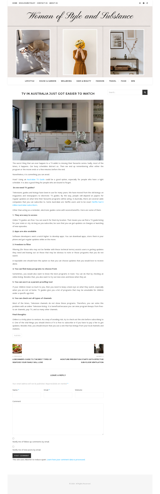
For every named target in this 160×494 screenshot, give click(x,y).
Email (47, 390)
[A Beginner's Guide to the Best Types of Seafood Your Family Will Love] (17, 348)
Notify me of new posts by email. (26, 449)
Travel (112, 81)
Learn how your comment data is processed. (66, 459)
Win (133, 81)
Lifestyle (29, 81)
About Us (53, 3)
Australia (17, 335)
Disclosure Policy (27, 3)
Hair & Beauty (83, 81)
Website (78, 390)
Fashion (100, 81)
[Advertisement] (128, 115)
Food (123, 81)
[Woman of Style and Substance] (80, 41)
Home (14, 3)
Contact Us (42, 3)
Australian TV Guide (36, 179)
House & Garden (47, 81)
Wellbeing (66, 81)
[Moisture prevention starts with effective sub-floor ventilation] (99, 348)
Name (15, 390)
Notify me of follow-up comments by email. (30, 441)
